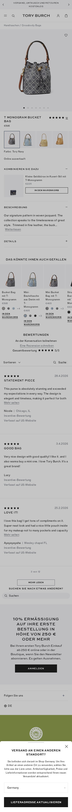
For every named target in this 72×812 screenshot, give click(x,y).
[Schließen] (66, 746)
